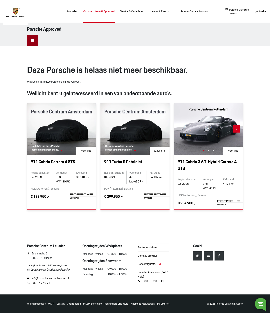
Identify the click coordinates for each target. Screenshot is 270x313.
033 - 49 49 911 (42, 283)
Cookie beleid (74, 304)
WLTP (51, 304)
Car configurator (147, 264)
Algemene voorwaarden (143, 304)
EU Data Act (163, 304)
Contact (61, 304)
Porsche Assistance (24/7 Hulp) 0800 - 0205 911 (153, 276)
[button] (236, 129)
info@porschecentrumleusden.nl (50, 278)
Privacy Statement (92, 304)
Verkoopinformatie (36, 304)
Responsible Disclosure (116, 304)
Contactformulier (147, 255)
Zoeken (262, 11)
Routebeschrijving (148, 247)
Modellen (72, 11)
